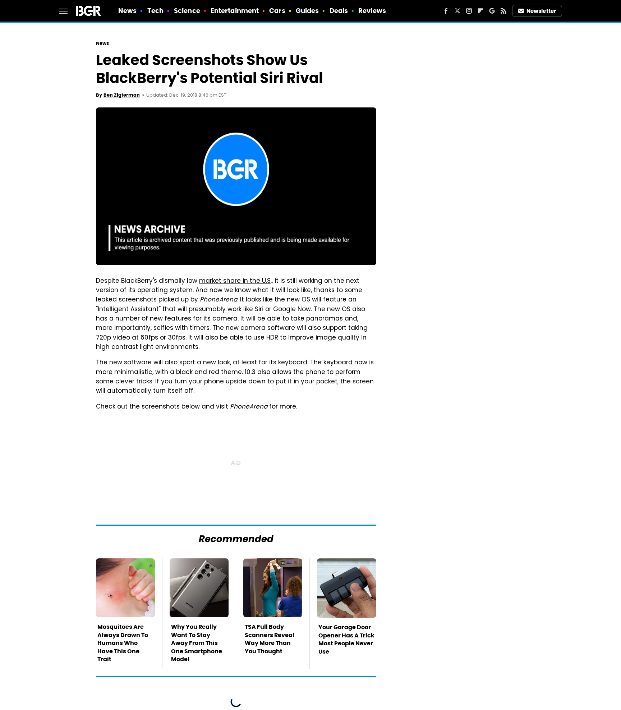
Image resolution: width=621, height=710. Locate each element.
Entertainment (235, 10)
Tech (155, 10)
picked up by (197, 300)
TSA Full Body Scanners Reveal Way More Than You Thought (269, 639)
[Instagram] (469, 11)
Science (187, 10)
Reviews (372, 10)
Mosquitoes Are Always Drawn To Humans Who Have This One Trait (122, 643)
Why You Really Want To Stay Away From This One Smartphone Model (196, 643)
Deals (339, 10)
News (127, 10)
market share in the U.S (235, 281)
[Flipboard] (480, 11)
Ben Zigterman (122, 95)
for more (263, 407)
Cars (277, 10)
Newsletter (541, 11)
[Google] (492, 11)
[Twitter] (457, 11)
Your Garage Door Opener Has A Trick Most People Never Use (346, 639)
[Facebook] (446, 11)
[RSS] (503, 11)
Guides (307, 10)
